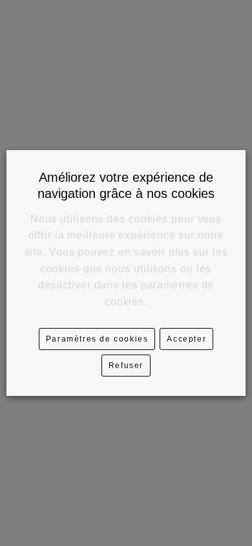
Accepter (186, 339)
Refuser (126, 365)
